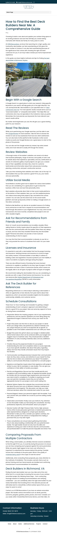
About (14, 524)
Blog (7, 32)
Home (9, 524)
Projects (38, 524)
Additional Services (29, 524)
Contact (45, 524)
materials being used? (13, 454)
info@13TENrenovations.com (16, 514)
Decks (20, 524)
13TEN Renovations (22, 531)
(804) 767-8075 (13, 511)
